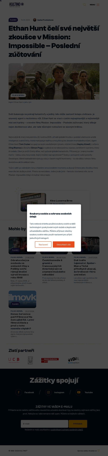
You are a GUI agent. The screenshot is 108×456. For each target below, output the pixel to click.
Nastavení (43, 244)
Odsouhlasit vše (64, 244)
